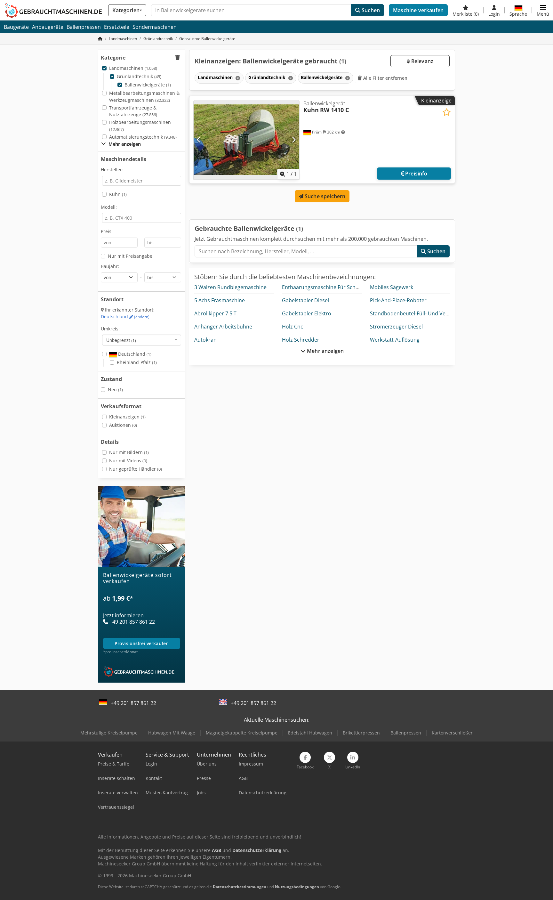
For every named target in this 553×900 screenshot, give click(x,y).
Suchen (370, 10)
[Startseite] (100, 38)
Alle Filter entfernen (385, 78)
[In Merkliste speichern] (446, 112)
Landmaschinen (133, 68)
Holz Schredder (300, 339)
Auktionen (123, 425)
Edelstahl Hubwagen (310, 733)
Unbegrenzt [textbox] (121, 340)
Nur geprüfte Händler (135, 469)
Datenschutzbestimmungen (239, 886)
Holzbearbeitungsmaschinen (140, 125)
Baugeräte (16, 26)
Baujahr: (110, 266)
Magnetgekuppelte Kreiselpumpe (241, 733)
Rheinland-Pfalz (137, 362)
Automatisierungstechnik (143, 137)
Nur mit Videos (128, 461)
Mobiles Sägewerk (391, 287)
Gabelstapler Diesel (305, 300)
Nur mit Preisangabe (130, 256)
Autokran (205, 339)
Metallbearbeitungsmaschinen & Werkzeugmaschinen (144, 96)
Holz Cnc (292, 326)
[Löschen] (237, 78)
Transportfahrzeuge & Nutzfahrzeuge (133, 111)
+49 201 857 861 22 (133, 703)
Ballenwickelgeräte (147, 85)
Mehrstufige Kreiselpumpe (109, 733)
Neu (115, 389)
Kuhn (118, 194)
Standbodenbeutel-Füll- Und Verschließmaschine (429, 313)
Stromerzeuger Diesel (396, 326)
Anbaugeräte (47, 26)
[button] (543, 10)
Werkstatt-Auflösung (395, 339)
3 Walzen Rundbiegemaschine (230, 287)
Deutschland (125, 316)
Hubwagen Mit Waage (171, 733)
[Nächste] (293, 139)
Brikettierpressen (361, 733)
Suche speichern (324, 196)
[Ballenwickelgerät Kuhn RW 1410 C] (246, 139)
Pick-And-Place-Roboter (398, 300)
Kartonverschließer (452, 733)
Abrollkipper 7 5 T (215, 313)
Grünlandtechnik (139, 76)
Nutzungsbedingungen (297, 886)
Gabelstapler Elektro (306, 313)
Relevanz (421, 61)
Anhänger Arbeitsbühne (223, 326)
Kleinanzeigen (127, 417)
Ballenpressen (84, 26)
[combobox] (141, 340)
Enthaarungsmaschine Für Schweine (326, 287)
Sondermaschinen (154, 26)
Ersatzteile (116, 26)
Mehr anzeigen (325, 350)
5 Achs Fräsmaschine (219, 300)
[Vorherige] (198, 139)
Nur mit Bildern (129, 452)
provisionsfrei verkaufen (142, 643)
